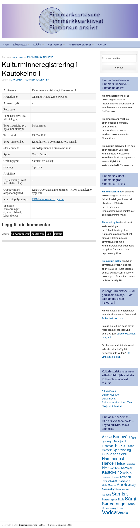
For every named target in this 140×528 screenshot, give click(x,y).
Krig (129, 472)
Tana (131, 503)
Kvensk (125, 476)
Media (104, 485)
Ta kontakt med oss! (113, 318)
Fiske (120, 445)
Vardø (122, 512)
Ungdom (120, 508)
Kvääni (37, 44)
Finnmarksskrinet (80, 44)
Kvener (115, 477)
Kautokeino (38, 233)
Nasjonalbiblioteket (112, 406)
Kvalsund (106, 477)
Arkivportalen (109, 391)
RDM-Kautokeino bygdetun (48, 199)
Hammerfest (113, 458)
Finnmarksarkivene (40, 57)
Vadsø (109, 512)
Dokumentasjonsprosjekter (29, 79)
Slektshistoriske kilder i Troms (118, 402)
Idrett (105, 467)
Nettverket (55, 44)
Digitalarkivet (109, 398)
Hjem (6, 44)
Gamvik (107, 450)
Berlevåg (121, 436)
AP (110, 437)
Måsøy (132, 485)
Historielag (130, 463)
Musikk (121, 484)
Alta (105, 436)
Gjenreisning (121, 449)
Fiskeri (130, 446)
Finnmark (108, 445)
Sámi (49, 233)
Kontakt (103, 44)
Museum (112, 485)
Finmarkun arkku (111, 261)
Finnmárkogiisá (111, 222)
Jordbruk (115, 468)
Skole (121, 499)
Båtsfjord (119, 441)
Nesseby (108, 489)
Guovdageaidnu (20, 233)
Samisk (58, 233)
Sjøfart (114, 499)
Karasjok (127, 468)
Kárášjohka (124, 481)
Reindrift (106, 494)
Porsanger (122, 489)
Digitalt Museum (110, 394)
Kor (124, 472)
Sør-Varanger (114, 503)
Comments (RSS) (64, 524)
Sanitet (106, 499)
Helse (120, 463)
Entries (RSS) (45, 524)
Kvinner (106, 480)
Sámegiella (20, 44)
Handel (108, 463)
